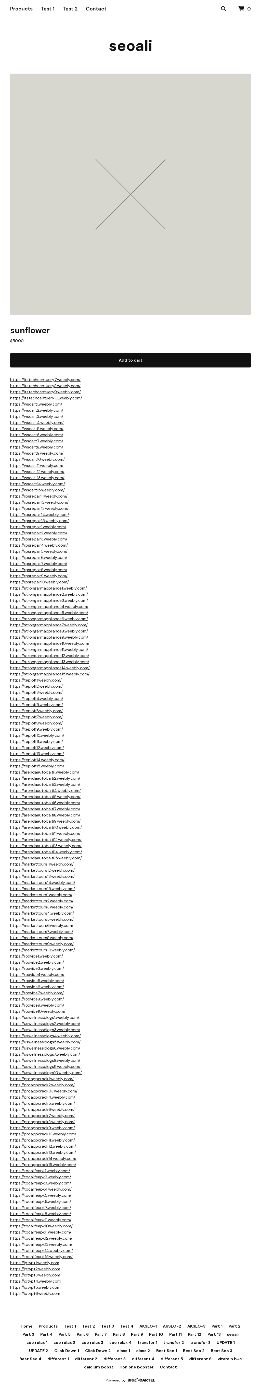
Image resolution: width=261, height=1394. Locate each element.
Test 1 (48, 8)
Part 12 (194, 1334)
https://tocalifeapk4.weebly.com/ (41, 1189)
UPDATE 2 (38, 1350)
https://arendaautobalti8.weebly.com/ (45, 815)
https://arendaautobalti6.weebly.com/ (45, 802)
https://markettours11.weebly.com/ (42, 864)
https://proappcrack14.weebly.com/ (43, 1158)
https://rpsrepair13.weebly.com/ (39, 508)
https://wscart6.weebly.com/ (36, 434)
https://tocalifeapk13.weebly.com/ (41, 1244)
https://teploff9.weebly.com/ (36, 729)
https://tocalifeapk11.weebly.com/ (40, 1232)
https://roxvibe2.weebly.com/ (37, 962)
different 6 (200, 1359)
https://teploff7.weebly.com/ (36, 717)
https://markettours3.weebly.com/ (41, 907)
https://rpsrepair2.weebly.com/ (38, 533)
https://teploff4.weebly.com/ (36, 698)
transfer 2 (173, 1342)
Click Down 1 (66, 1350)
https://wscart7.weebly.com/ (36, 441)
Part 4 (46, 1334)
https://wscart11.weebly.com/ (36, 465)
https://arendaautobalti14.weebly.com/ (46, 852)
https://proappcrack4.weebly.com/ (42, 1097)
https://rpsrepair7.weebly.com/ (38, 563)
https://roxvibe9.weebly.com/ (37, 1005)
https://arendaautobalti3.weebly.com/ (45, 784)
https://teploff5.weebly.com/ (36, 704)
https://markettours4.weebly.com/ (42, 913)
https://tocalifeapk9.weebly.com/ (40, 1220)
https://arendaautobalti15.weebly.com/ (46, 858)
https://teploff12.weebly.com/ (37, 747)
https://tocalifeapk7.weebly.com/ (40, 1207)
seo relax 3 (92, 1342)
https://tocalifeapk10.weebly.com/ (41, 1226)
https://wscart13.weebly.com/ (37, 477)
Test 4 (126, 1326)
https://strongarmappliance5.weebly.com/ (49, 612)
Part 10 (156, 1334)
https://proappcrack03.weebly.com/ (43, 1091)
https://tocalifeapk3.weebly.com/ (40, 1183)
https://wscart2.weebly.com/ (36, 410)
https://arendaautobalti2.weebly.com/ (45, 778)
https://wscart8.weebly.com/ (36, 447)
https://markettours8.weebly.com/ (41, 937)
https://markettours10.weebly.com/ (42, 950)
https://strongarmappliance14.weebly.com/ (50, 668)
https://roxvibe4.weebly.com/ (37, 974)
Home (27, 1326)
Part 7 (101, 1334)
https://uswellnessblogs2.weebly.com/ (45, 1023)
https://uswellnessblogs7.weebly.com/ (45, 1054)
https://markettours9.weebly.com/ (42, 944)
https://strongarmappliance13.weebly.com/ (49, 661)
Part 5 (65, 1334)
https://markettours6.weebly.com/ (41, 925)
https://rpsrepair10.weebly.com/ (39, 582)
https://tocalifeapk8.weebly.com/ (40, 1213)
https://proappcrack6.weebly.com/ (42, 1109)
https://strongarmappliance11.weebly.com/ (49, 649)
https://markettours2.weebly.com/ (41, 901)
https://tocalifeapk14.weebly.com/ (41, 1250)
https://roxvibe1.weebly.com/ (36, 956)
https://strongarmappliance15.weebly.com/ (49, 674)
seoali (130, 46)
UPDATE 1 (226, 1342)
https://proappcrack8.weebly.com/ (42, 1121)
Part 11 (175, 1334)
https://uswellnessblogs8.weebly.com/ (45, 1060)
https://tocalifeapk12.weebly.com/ (41, 1238)
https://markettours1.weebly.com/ (41, 894)
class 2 (143, 1350)
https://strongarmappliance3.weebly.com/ (49, 600)
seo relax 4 (120, 1342)
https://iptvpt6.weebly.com (35, 1293)
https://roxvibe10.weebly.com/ (38, 1011)
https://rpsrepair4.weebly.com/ (39, 545)
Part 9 (137, 1334)
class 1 (123, 1350)
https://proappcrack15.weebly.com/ (43, 1164)
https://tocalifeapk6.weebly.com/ (40, 1201)
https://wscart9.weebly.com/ (36, 453)
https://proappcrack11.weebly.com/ (42, 1140)
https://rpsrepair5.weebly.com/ (39, 551)
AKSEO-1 (148, 1326)
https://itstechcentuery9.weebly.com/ (45, 392)
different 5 (172, 1359)
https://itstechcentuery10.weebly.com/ (46, 398)
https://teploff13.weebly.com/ (37, 753)
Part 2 (235, 1326)
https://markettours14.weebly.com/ (42, 882)
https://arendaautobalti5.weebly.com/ (45, 796)
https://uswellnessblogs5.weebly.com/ (45, 1042)
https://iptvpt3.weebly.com (35, 1275)
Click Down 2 (98, 1350)
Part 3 (28, 1334)
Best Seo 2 (194, 1350)
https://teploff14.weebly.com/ (37, 760)
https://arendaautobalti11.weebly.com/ (45, 833)
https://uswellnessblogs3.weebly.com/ (45, 1029)
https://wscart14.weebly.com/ (37, 484)
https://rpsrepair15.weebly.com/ (39, 520)
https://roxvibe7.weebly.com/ (37, 993)
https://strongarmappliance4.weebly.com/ (49, 606)
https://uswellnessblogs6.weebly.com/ (45, 1048)
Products (21, 8)
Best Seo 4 (30, 1359)
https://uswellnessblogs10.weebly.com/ (46, 1072)
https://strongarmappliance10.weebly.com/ (49, 643)
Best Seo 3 (221, 1350)
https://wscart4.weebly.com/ (37, 422)
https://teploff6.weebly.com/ (36, 710)
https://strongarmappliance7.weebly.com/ (49, 625)
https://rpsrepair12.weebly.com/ (39, 502)
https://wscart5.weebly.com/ (36, 428)
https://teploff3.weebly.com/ (36, 692)
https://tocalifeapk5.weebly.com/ (40, 1195)
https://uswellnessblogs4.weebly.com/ (45, 1036)
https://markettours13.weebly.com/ (42, 876)
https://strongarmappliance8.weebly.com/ (49, 631)
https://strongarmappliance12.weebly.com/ (49, 655)
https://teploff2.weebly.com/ (36, 686)
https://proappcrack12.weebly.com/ (43, 1146)
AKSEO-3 (196, 1326)
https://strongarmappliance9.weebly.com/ (49, 637)
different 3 (114, 1359)
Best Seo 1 (166, 1350)
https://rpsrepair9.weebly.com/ (39, 576)
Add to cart (130, 360)
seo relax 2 (64, 1342)
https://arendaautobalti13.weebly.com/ (46, 845)
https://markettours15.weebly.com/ (42, 888)
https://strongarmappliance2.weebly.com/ (49, 594)
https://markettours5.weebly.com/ (42, 919)
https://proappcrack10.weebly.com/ (43, 1134)
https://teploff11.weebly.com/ (36, 741)
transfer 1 (147, 1342)
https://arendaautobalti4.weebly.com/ (45, 790)
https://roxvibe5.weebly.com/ (37, 980)
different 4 (143, 1359)
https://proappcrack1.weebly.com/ (42, 1078)
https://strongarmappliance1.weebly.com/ (48, 588)
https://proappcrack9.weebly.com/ (42, 1128)
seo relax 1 (37, 1342)
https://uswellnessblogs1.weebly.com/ (44, 1017)
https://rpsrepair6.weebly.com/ (38, 557)
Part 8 (119, 1334)
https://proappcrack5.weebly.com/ (42, 1103)
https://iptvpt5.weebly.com (35, 1287)
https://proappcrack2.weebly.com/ (42, 1085)
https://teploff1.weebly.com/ (36, 680)
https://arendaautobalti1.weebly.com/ (44, 772)
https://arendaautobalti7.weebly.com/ (45, 809)
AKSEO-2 (172, 1326)
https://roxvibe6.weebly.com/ (37, 986)
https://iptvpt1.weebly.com (34, 1262)
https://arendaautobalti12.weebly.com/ (46, 839)
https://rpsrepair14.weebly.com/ (39, 514)
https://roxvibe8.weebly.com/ (37, 999)
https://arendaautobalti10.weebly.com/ (46, 827)
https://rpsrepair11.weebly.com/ (39, 496)
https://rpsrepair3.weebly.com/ (38, 539)
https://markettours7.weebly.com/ (41, 931)
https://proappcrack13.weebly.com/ (43, 1152)
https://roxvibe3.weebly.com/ (37, 968)
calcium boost (98, 1367)
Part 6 (83, 1334)
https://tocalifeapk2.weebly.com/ (40, 1177)
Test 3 (107, 1326)
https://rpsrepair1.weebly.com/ (38, 526)
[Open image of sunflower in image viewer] (130, 194)
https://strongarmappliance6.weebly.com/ (49, 618)
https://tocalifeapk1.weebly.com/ (40, 1170)
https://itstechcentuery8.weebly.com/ (45, 385)
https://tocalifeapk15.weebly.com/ (41, 1256)
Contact (96, 8)
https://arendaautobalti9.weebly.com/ (45, 821)
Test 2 (70, 8)
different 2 (86, 1359)
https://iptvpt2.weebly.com (35, 1269)
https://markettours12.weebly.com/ (42, 870)
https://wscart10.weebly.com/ (37, 459)
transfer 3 (200, 1342)
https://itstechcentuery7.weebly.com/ (45, 379)
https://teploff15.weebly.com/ (37, 766)
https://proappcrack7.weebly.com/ (42, 1115)
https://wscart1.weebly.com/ (36, 404)
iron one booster (137, 1367)
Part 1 (217, 1326)
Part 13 (214, 1334)
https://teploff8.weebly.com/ (36, 723)
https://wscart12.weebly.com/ (37, 471)
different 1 (58, 1359)
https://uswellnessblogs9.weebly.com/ (45, 1066)
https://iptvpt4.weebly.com (35, 1281)
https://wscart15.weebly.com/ (37, 490)
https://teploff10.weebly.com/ (37, 735)
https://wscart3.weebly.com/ (36, 416)
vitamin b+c (230, 1359)
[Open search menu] (223, 9)
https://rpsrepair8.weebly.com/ (38, 569)
